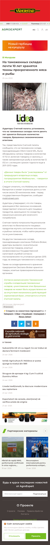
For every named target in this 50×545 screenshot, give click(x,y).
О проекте (11, 511)
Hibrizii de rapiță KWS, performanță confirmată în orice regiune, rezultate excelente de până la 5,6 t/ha (13, 463)
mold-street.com (10, 198)
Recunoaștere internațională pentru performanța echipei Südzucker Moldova (36, 463)
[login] (42, 29)
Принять (35, 536)
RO (34, 30)
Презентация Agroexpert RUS (25, 520)
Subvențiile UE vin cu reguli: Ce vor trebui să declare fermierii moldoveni (24, 349)
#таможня (8, 307)
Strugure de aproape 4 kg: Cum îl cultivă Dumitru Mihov (22, 375)
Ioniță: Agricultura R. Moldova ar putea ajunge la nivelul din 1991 (21, 362)
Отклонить (14, 536)
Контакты (25, 514)
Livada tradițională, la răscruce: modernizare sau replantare (24, 387)
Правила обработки (35, 511)
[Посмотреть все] (45, 431)
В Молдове (8, 57)
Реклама (21, 511)
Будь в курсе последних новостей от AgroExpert (25, 484)
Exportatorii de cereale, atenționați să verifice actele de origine (21, 400)
